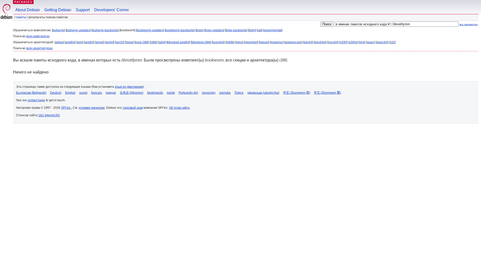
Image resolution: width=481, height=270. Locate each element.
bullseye (58, 30)
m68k (230, 42)
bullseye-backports (105, 30)
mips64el (251, 42)
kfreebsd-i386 (201, 42)
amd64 (70, 42)
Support (83, 10)
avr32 (120, 42)
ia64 (162, 42)
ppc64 (308, 42)
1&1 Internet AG (49, 115)
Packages (23, 2)
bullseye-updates (78, 30)
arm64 (89, 42)
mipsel (264, 42)
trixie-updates (214, 30)
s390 (343, 42)
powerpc (277, 42)
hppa (129, 42)
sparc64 (382, 42)
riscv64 (333, 42)
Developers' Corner (111, 10)
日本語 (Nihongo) (131, 92)
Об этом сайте (179, 108)
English (70, 92)
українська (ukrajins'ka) (263, 92)
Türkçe (239, 92)
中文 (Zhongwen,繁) (327, 92)
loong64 (218, 42)
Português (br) (188, 92)
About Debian (27, 10)
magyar (111, 92)
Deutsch (55, 92)
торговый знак (133, 108)
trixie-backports (236, 30)
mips (239, 42)
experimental (273, 30)
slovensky (208, 92)
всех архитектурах (39, 48)
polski (171, 92)
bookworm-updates (150, 30)
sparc (370, 42)
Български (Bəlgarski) (31, 92)
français (96, 92)
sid (260, 30)
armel (99, 42)
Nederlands (155, 92)
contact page (36, 100)
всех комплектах (38, 36)
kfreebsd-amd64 (178, 42)
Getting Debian (57, 10)
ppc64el (320, 42)
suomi (83, 92)
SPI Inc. (66, 108)
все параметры (468, 24)
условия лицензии (92, 108)
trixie (199, 30)
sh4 (362, 42)
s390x (353, 42)
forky (252, 30)
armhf (109, 42)
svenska (224, 92)
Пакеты (21, 17)
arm (79, 42)
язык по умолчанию (129, 86)
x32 (392, 42)
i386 (154, 42)
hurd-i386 (141, 42)
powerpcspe (293, 42)
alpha (59, 42)
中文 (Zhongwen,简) (296, 92)
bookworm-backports (179, 30)
